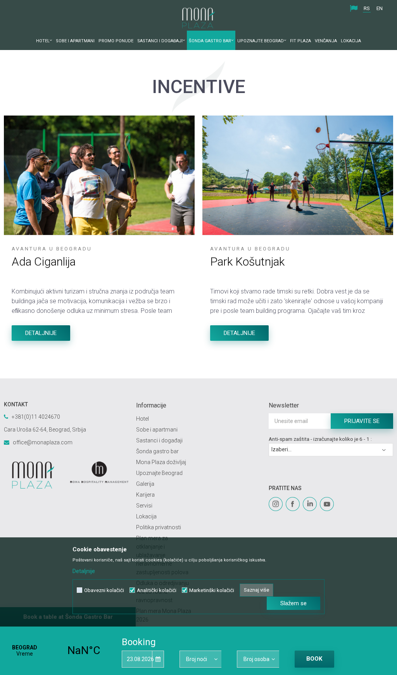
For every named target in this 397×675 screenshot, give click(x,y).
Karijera (145, 495)
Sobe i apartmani (157, 429)
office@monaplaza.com (42, 442)
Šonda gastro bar (157, 451)
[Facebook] (293, 504)
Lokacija (146, 516)
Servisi (144, 505)
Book (314, 658)
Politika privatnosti (158, 527)
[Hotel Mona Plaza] (198, 18)
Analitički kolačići (156, 590)
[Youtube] (327, 504)
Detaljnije (41, 333)
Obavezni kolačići (104, 590)
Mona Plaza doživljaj (161, 462)
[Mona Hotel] (99, 472)
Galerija (145, 484)
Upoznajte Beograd (159, 473)
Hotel (142, 419)
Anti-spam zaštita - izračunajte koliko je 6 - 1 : (320, 439)
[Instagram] (276, 504)
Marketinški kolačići (211, 590)
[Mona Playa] (33, 475)
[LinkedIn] (310, 504)
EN (379, 8)
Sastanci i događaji (159, 440)
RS (367, 8)
